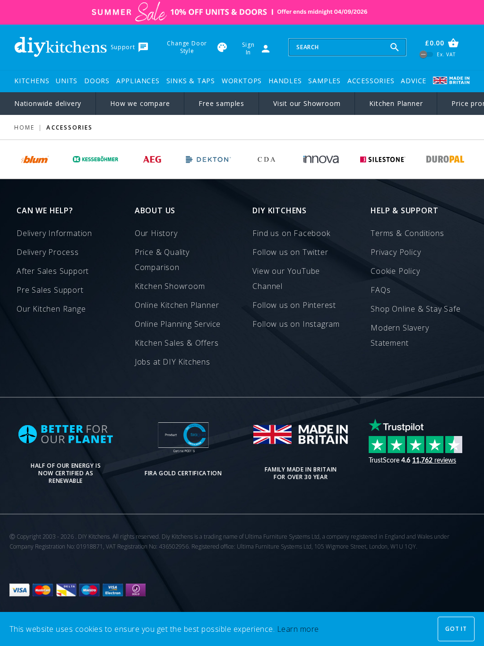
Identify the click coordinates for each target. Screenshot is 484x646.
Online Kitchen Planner (177, 305)
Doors (97, 80)
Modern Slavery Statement (400, 335)
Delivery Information (54, 233)
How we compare (140, 103)
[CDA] (266, 159)
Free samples (221, 103)
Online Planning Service (178, 324)
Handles (285, 80)
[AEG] (152, 159)
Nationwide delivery (47, 103)
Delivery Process (48, 252)
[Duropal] (445, 159)
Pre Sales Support (50, 290)
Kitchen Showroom (170, 286)
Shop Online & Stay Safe (415, 309)
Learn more (298, 629)
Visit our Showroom (306, 103)
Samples (324, 80)
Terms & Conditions (407, 233)
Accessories (371, 80)
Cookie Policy (395, 271)
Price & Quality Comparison (162, 259)
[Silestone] (382, 159)
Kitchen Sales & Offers (177, 343)
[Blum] (35, 159)
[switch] (426, 54)
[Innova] (321, 159)
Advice (413, 80)
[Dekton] (208, 159)
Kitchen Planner (396, 103)
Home (24, 127)
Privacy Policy (396, 252)
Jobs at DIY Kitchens (172, 362)
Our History (156, 233)
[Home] (60, 47)
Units (67, 80)
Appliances (138, 80)
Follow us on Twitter (290, 252)
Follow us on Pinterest (294, 305)
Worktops (242, 80)
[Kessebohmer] (95, 159)
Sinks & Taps (191, 80)
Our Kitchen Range (51, 309)
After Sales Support (53, 271)
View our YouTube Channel (286, 278)
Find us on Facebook (291, 233)
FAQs (380, 290)
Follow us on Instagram (296, 324)
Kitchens (31, 80)
